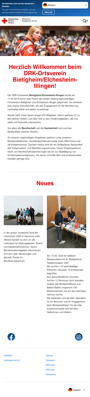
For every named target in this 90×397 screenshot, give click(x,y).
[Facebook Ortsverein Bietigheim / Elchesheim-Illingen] (11, 337)
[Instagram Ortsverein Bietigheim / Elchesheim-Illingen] (78, 337)
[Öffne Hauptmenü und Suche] (85, 21)
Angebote (8, 355)
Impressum (50, 360)
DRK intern (50, 369)
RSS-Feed (50, 364)
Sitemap (49, 355)
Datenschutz (51, 374)
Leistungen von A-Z (12, 360)
